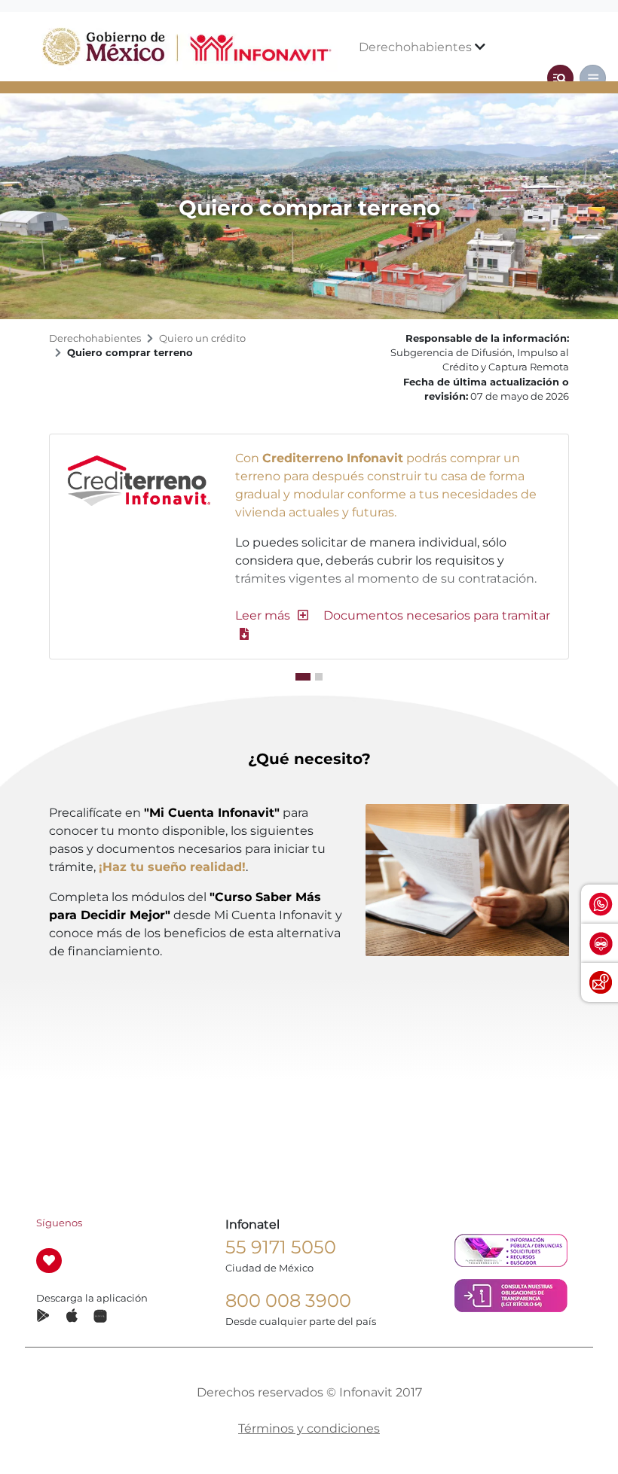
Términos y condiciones (309, 1428)
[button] (271, 615)
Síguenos (59, 1223)
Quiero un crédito (202, 338)
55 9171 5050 (280, 1247)
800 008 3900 (288, 1300)
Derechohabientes (417, 47)
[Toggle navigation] (560, 78)
